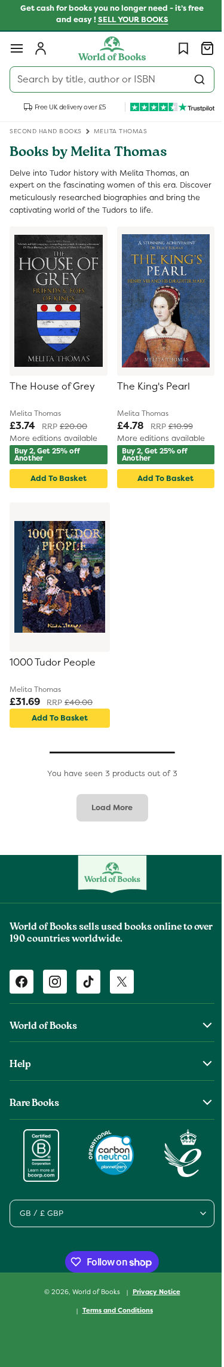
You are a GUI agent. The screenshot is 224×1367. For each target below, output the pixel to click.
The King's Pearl (148, 386)
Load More (107, 807)
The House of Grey (52, 386)
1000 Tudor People (53, 662)
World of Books (92, 1291)
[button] (17, 48)
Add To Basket (56, 478)
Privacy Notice (152, 1291)
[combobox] (107, 79)
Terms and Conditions (113, 1310)
